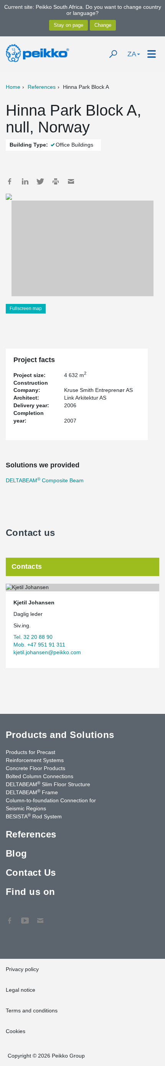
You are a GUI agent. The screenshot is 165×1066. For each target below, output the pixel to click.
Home (13, 87)
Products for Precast (30, 752)
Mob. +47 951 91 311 (39, 645)
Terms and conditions (32, 1010)
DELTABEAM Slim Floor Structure (48, 783)
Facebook (9, 181)
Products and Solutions (60, 735)
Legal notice (20, 990)
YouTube (25, 917)
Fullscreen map (26, 308)
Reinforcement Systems (35, 760)
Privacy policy (22, 969)
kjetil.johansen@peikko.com (47, 652)
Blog (16, 853)
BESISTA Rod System (34, 816)
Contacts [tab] (27, 566)
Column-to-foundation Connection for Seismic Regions (51, 804)
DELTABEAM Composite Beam (45, 480)
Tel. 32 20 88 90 (33, 637)
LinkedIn (25, 181)
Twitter (40, 181)
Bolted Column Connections (39, 776)
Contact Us (31, 872)
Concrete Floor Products (35, 768)
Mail (71, 181)
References (42, 87)
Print (55, 181)
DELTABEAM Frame (32, 791)
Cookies (15, 1031)
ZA (131, 54)
